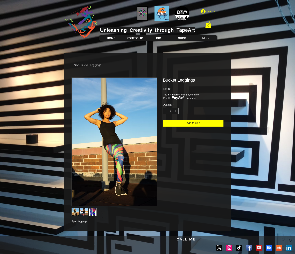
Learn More (191, 98)
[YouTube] (259, 248)
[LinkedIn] (289, 248)
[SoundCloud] (279, 248)
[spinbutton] (171, 111)
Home (75, 65)
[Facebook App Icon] (249, 248)
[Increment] (176, 111)
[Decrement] (165, 111)
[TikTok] (239, 248)
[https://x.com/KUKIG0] (219, 248)
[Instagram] (229, 248)
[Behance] (269, 248)
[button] (208, 24)
